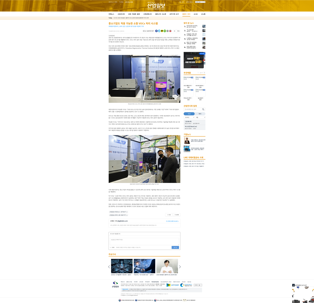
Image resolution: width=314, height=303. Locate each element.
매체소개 (122, 281)
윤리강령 (141, 281)
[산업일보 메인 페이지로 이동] (156, 5)
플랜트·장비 (186, 14)
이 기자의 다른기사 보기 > (172, 221)
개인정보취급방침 (155, 281)
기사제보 (121, 2)
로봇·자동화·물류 (134, 14)
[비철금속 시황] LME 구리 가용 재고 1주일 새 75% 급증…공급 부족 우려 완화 (203, 164)
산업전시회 (121, 14)
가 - (175, 31)
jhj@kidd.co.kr (123, 221)
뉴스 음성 (147, 31)
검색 (183, 2)
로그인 (175, 247)
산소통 (203, 14)
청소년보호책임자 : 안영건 (166, 281)
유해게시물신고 (190, 2)
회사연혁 (136, 281)
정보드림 (189, 281)
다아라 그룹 (197, 285)
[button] (167, 31)
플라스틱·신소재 (160, 14)
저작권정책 (147, 281)
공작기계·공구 (174, 14)
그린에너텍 (188, 121)
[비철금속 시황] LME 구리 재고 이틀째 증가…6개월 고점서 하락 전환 (200, 166)
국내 (189, 114)
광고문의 (184, 281)
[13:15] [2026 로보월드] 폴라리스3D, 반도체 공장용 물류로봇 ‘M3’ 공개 (131, 18)
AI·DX (196, 14)
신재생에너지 (147, 14)
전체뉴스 (111, 14)
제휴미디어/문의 (176, 281)
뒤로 (169, 215)
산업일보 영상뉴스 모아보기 (117, 212)
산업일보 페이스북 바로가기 (117, 215)
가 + (178, 31)
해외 (200, 114)
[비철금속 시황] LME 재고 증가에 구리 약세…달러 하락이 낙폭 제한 (200, 161)
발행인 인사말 (129, 281)
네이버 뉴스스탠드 (113, 2)
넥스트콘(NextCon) (191, 126)
